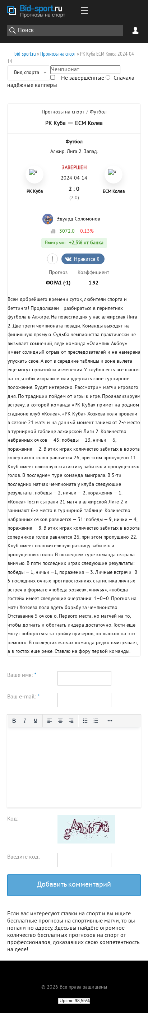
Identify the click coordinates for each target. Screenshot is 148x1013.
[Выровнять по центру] (60, 720)
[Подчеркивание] (35, 720)
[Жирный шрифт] (14, 720)
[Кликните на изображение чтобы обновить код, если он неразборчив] (86, 842)
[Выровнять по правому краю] (71, 720)
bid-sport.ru (25, 53)
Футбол (98, 112)
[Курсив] (24, 720)
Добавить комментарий (74, 884)
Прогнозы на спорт (58, 53)
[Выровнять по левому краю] (49, 720)
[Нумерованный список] (96, 720)
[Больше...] (110, 720)
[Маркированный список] (85, 720)
